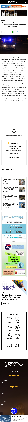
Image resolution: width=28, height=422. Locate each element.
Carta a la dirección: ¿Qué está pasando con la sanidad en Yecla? (10, 189)
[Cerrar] (26, 417)
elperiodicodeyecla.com (6, 29)
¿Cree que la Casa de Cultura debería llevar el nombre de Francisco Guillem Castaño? (12, 296)
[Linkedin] (15, 32)
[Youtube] (18, 372)
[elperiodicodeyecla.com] (14, 131)
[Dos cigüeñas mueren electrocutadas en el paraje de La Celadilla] (22, 205)
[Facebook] (7, 32)
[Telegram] (18, 32)
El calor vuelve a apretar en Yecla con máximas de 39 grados (11, 181)
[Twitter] (10, 32)
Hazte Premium (14, 153)
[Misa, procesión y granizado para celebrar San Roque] (22, 197)
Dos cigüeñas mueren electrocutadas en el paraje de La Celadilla (10, 204)
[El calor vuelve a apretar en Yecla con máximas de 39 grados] (22, 182)
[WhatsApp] (12, 32)
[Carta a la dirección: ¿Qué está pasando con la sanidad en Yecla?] (22, 189)
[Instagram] (15, 372)
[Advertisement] (14, 118)
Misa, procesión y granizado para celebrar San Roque (10, 196)
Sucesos (3, 20)
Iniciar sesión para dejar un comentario (9, 172)
